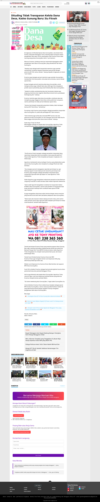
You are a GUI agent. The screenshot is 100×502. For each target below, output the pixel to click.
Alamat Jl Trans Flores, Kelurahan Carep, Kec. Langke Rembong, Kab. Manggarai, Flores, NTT (52, 496)
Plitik (34, 6)
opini (11, 491)
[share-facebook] (50, 22)
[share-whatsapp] (57, 22)
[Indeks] (86, 3)
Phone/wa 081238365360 (50, 498)
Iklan (14, 496)
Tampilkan (62, 385)
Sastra (54, 487)
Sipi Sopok (20, 6)
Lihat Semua (38, 485)
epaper (53, 489)
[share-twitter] (54, 22)
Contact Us (9, 496)
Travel (25, 489)
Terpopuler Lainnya (77, 83)
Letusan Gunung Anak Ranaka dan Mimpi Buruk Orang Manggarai (79, 55)
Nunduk (57, 6)
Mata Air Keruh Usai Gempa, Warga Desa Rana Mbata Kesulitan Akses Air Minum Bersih (77, 38)
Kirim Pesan (38, 455)
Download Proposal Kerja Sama (21, 432)
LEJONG (39, 6)
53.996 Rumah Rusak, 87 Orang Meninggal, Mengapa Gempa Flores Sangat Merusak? (77, 31)
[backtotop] (50, 482)
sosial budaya (27, 6)
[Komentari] (61, 324)
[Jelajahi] (98, 2)
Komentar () (62, 22)
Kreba (14, 6)
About (4, 496)
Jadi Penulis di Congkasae (22, 496)
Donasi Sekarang (18, 415)
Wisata (43, 6)
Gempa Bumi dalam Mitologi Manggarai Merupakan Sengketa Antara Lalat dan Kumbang (79, 64)
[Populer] (89, 3)
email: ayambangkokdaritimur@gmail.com (86, 496)
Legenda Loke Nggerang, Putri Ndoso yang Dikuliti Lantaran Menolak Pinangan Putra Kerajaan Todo (80, 71)
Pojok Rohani (50, 6)
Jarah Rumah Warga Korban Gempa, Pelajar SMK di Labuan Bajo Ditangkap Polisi (77, 25)
